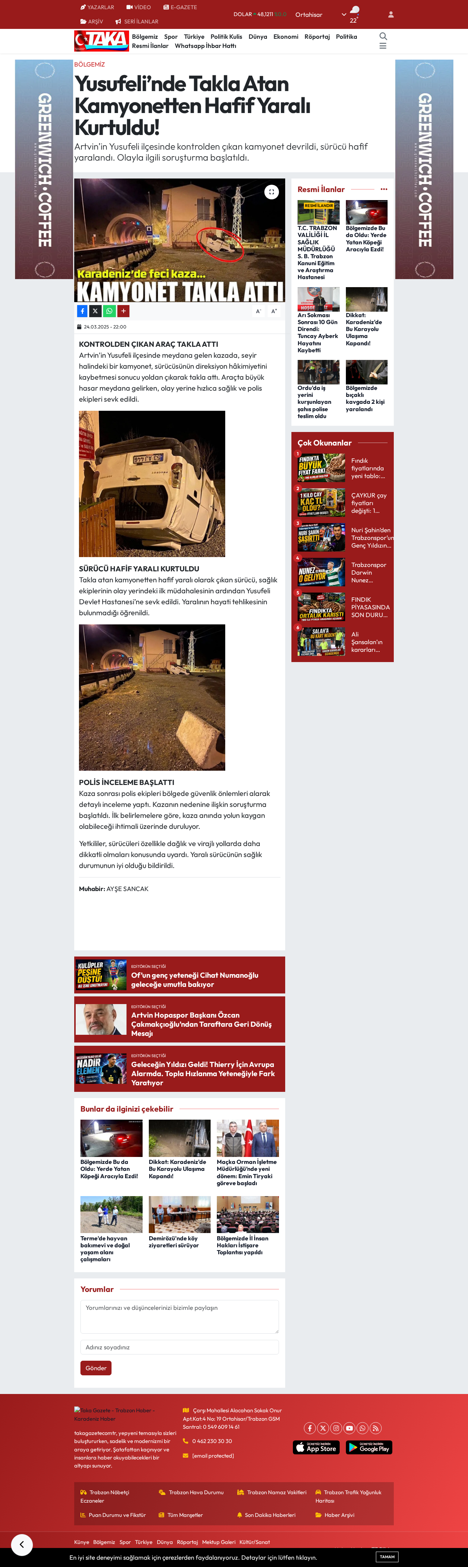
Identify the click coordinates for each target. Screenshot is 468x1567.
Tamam (387, 1556)
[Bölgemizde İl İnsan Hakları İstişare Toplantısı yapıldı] (248, 1213)
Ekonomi (285, 36)
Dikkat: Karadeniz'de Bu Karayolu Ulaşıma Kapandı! (177, 1168)
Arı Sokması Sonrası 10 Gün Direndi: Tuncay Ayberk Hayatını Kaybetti (318, 332)
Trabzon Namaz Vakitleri (276, 1492)
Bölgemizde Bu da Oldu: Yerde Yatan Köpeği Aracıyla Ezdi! (109, 1168)
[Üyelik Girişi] (388, 14)
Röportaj (317, 36)
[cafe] (44, 168)
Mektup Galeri (218, 1541)
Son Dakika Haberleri (270, 1514)
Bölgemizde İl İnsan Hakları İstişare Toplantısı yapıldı (242, 1245)
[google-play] (369, 1447)
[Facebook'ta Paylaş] (82, 311)
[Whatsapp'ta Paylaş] (109, 311)
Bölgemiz (145, 36)
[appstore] (316, 1447)
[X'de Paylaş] (95, 311)
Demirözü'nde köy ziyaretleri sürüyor (174, 1242)
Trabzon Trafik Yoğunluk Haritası (349, 1496)
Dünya (258, 36)
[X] (323, 1428)
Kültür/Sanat (254, 1541)
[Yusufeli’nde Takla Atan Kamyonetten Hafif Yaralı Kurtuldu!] (179, 240)
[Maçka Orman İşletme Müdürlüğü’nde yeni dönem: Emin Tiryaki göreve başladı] (248, 1137)
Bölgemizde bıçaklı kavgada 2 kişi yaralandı (365, 398)
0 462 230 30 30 (212, 1441)
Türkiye (194, 36)
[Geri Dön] (22, 1545)
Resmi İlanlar (150, 45)
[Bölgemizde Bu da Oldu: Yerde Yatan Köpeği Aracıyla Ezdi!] (111, 1137)
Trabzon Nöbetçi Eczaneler (104, 1496)
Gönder (96, 1368)
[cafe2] (424, 168)
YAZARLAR (100, 7)
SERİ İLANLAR (141, 21)
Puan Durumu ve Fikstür (117, 1514)
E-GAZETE (184, 7)
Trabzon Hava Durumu (196, 1492)
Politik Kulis (226, 36)
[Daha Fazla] (123, 311)
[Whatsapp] (362, 1428)
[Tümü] (384, 189)
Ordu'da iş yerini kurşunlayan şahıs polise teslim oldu (314, 402)
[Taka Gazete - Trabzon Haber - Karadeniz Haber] (101, 40)
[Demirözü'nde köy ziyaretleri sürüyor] (180, 1213)
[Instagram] (336, 1428)
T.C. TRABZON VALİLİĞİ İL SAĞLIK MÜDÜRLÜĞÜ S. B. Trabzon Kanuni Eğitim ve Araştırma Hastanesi (317, 252)
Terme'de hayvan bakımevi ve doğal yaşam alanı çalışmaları (105, 1249)
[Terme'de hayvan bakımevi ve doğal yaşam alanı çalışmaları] (111, 1213)
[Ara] (383, 36)
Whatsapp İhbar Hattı (205, 45)
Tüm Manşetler (185, 1514)
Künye (81, 1541)
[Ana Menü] (383, 45)
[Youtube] (349, 1428)
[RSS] (376, 1428)
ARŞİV (95, 21)
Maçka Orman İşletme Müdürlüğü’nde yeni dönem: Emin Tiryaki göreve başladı (247, 1172)
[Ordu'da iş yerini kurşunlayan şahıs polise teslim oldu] (319, 371)
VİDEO (142, 7)
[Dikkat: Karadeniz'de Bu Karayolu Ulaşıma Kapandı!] (180, 1137)
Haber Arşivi (339, 1514)
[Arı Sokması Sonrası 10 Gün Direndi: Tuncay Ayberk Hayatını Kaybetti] (319, 298)
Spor (171, 36)
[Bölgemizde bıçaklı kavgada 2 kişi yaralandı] (367, 371)
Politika (346, 36)
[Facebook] (310, 1428)
